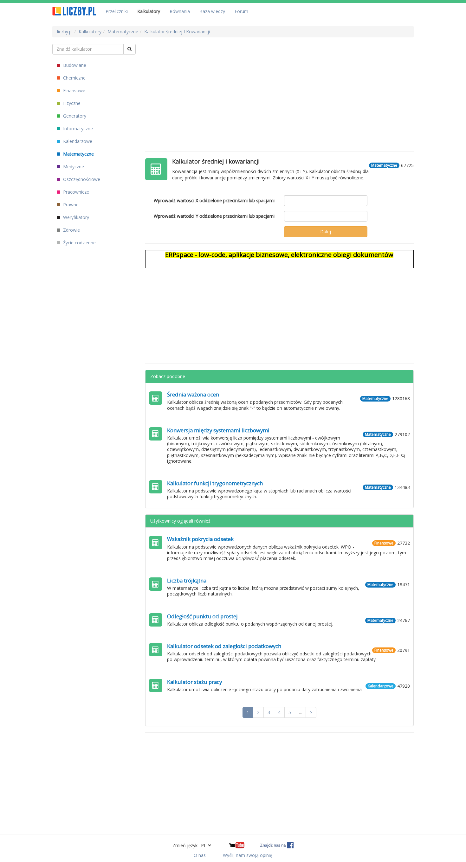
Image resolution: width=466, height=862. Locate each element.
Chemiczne (74, 78)
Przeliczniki (117, 11)
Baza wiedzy (212, 11)
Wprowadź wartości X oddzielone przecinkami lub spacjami (214, 200)
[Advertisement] (279, 88)
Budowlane (74, 65)
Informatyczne (77, 128)
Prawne (70, 205)
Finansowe (73, 90)
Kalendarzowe (77, 141)
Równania (180, 11)
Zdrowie (71, 230)
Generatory (74, 116)
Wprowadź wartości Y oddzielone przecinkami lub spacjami (214, 216)
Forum (241, 11)
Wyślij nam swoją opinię (247, 855)
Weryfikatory (75, 217)
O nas (200, 855)
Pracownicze (75, 192)
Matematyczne (78, 154)
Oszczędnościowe (81, 179)
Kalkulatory (148, 11)
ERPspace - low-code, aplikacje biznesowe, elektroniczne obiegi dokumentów (279, 254)
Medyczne (73, 167)
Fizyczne (71, 103)
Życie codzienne (79, 243)
